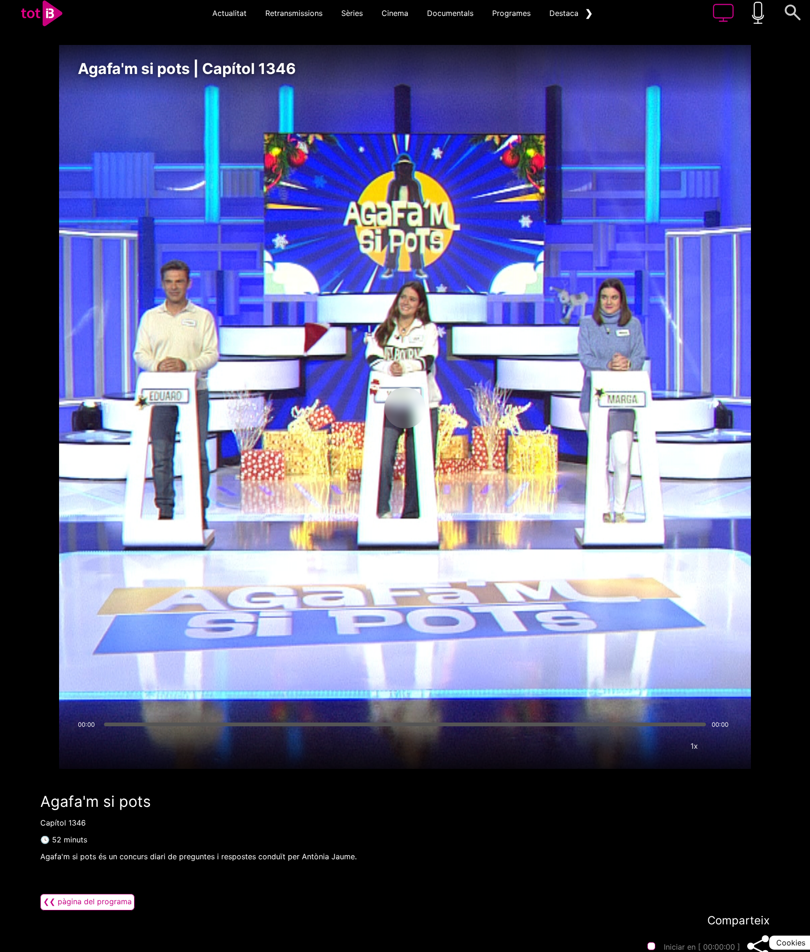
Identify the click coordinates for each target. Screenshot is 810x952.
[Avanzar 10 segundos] (454, 408)
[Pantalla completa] (722, 746)
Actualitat (229, 13)
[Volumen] (88, 746)
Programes (511, 13)
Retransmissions (293, 13)
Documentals (450, 13)
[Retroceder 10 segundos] (356, 408)
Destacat (565, 13)
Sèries (352, 13)
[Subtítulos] (638, 746)
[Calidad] (666, 746)
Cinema (395, 13)
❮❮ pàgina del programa (87, 901)
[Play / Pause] (405, 407)
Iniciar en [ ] (702, 947)
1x (694, 746)
